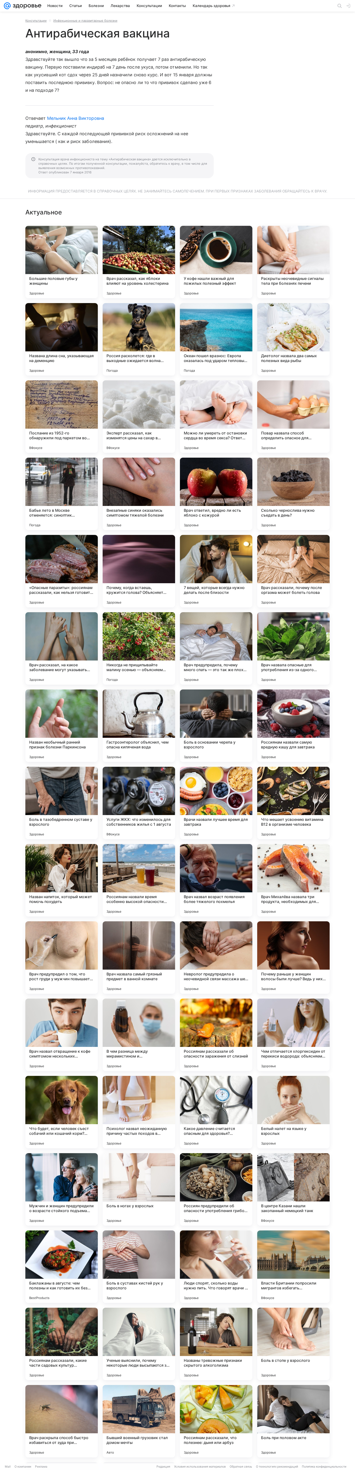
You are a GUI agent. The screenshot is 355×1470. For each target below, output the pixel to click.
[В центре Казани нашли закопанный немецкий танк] (293, 1189)
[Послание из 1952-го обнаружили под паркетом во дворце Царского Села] (61, 416)
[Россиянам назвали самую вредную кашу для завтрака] (293, 725)
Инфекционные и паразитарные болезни (85, 20)
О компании (22, 1466)
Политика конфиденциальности (324, 1466)
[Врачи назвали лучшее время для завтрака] (216, 803)
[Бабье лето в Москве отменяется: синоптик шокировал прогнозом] (61, 494)
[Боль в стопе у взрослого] (293, 1344)
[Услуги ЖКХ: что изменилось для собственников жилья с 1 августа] (139, 803)
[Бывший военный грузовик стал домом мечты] (139, 1421)
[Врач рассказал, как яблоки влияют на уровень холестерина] (139, 262)
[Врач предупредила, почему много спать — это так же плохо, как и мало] (216, 648)
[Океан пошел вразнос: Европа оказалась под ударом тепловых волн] (216, 339)
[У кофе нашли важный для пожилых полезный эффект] (216, 262)
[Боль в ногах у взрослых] (139, 1189)
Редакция (163, 1466)
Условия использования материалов (200, 1466)
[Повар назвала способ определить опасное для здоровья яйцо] (293, 416)
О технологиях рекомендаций (277, 1466)
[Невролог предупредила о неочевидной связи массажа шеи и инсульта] (216, 957)
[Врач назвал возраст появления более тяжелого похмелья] (216, 880)
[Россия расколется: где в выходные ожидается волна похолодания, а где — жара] (139, 339)
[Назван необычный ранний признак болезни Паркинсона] (61, 725)
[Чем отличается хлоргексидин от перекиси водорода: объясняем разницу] (293, 1035)
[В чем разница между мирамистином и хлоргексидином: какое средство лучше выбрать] (139, 1035)
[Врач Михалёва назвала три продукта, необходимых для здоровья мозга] (293, 880)
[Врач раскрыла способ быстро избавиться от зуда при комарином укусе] (61, 1421)
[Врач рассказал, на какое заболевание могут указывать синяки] (61, 648)
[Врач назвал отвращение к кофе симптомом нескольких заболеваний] (61, 1035)
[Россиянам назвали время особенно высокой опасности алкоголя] (139, 880)
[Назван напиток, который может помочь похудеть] (61, 880)
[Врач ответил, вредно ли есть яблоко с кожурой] (216, 494)
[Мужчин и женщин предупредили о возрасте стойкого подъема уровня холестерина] (61, 1189)
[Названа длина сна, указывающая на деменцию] (61, 339)
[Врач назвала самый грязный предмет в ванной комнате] (139, 957)
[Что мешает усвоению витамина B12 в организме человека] (293, 803)
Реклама (41, 1466)
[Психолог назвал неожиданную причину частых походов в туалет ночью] (139, 1112)
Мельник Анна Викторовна (75, 118)
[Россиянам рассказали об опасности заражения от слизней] (216, 1035)
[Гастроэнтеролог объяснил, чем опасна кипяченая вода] (139, 725)
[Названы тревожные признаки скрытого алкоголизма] (216, 1344)
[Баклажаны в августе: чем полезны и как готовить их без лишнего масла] (61, 1266)
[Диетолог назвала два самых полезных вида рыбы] (293, 339)
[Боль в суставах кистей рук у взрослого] (139, 1266)
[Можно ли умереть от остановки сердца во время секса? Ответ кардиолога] (216, 416)
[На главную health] (26, 6)
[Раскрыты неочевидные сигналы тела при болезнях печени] (293, 262)
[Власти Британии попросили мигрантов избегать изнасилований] (293, 1266)
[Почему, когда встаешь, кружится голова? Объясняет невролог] (139, 571)
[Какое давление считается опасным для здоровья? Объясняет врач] (216, 1112)
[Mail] (7, 6)
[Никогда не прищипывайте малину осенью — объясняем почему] (139, 648)
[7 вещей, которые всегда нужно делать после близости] (216, 571)
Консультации (36, 20)
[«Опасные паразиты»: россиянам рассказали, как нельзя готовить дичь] (61, 571)
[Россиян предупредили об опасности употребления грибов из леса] (216, 1189)
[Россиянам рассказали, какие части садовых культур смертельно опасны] (61, 1344)
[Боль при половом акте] (293, 1421)
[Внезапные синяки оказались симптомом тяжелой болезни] (139, 494)
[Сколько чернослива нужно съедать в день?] (293, 494)
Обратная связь (241, 1466)
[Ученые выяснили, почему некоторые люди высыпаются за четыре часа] (139, 1344)
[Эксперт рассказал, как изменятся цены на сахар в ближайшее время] (139, 416)
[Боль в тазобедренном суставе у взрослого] (61, 803)
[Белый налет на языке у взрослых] (293, 1112)
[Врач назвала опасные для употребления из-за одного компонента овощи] (293, 648)
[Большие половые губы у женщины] (61, 262)
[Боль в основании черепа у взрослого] (216, 725)
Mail (8, 1466)
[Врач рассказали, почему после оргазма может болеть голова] (293, 571)
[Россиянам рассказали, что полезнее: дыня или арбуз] (216, 1421)
